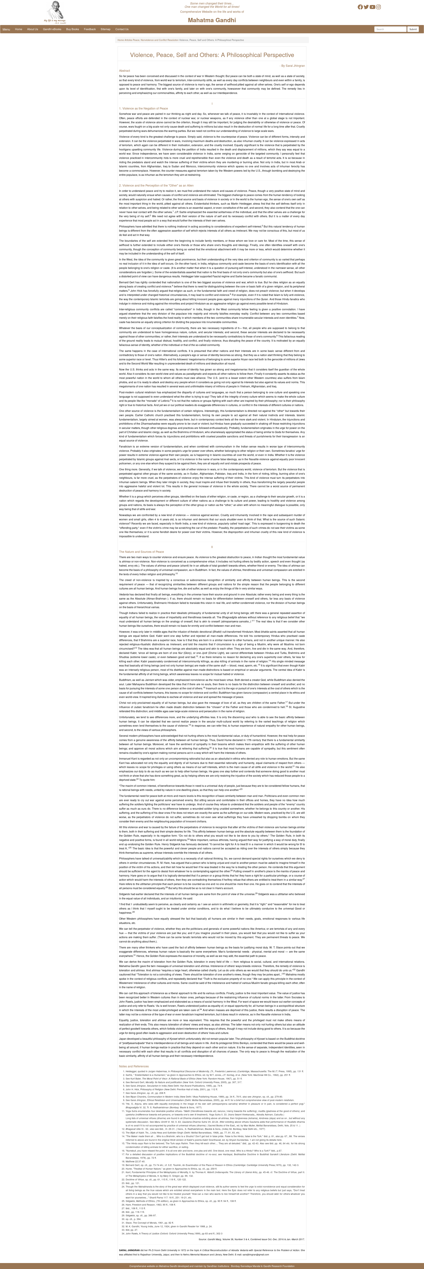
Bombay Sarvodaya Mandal (245, 1266)
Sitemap (105, 29)
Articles (128, 40)
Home (18, 29)
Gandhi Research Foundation (278, 1266)
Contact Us (122, 29)
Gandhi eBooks (52, 29)
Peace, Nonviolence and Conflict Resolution (156, 40)
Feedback (90, 29)
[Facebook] (360, 8)
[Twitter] (366, 8)
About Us (32, 29)
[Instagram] (378, 8)
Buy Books (72, 29)
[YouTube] (372, 8)
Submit (413, 29)
